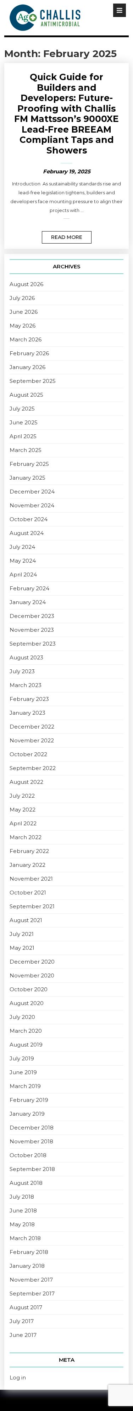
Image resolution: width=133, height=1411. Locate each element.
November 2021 (31, 878)
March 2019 (25, 1086)
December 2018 (32, 1127)
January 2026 (27, 367)
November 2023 (32, 629)
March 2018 (25, 1238)
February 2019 (29, 1100)
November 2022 (32, 740)
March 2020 (26, 1030)
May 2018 (22, 1224)
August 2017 (26, 1307)
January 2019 (27, 1113)
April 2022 (23, 823)
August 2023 (26, 657)
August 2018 (26, 1182)
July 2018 (22, 1196)
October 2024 (29, 519)
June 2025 (24, 422)
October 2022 (28, 754)
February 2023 (29, 699)
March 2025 (25, 450)
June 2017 (23, 1335)
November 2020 (32, 975)
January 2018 (27, 1265)
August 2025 (26, 394)
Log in (18, 1377)
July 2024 (22, 546)
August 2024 (27, 533)
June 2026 (24, 311)
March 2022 (25, 837)
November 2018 (31, 1141)
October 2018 (28, 1155)
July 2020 (22, 1017)
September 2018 (32, 1169)
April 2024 (23, 574)
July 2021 (22, 934)
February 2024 (29, 588)
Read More (62, 235)
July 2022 (22, 795)
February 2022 (29, 851)
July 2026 (22, 298)
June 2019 (23, 1072)
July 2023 (22, 671)
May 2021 (22, 947)
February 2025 (29, 464)
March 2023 (25, 685)
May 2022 (22, 809)
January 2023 (27, 712)
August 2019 (26, 1044)
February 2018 (29, 1252)
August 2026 (26, 284)
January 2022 (27, 864)
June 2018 (23, 1210)
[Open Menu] (119, 10)
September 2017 (32, 1293)
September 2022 (33, 768)
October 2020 (29, 989)
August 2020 (27, 1003)
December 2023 (32, 616)
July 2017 (22, 1321)
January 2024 (28, 602)
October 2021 (28, 892)
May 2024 (23, 560)
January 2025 (27, 477)
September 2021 (32, 906)
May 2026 (22, 325)
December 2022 (32, 726)
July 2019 (22, 1058)
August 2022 (26, 782)
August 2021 (26, 920)
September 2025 (33, 381)
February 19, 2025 (66, 171)
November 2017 (31, 1279)
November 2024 (32, 505)
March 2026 (25, 339)
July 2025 (22, 408)
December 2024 (32, 491)
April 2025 (23, 436)
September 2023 (33, 643)
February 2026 (29, 353)
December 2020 (32, 961)
